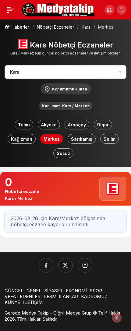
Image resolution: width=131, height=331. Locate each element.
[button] (109, 10)
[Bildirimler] (121, 10)
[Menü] (11, 10)
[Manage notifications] (117, 317)
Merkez (52, 139)
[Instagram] (85, 265)
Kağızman (21, 139)
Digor (103, 124)
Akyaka (49, 124)
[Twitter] (65, 265)
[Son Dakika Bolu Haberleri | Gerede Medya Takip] (58, 9)
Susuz (63, 153)
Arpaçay (77, 124)
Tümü (24, 124)
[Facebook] (46, 265)
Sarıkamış (81, 139)
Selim (109, 139)
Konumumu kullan (69, 89)
